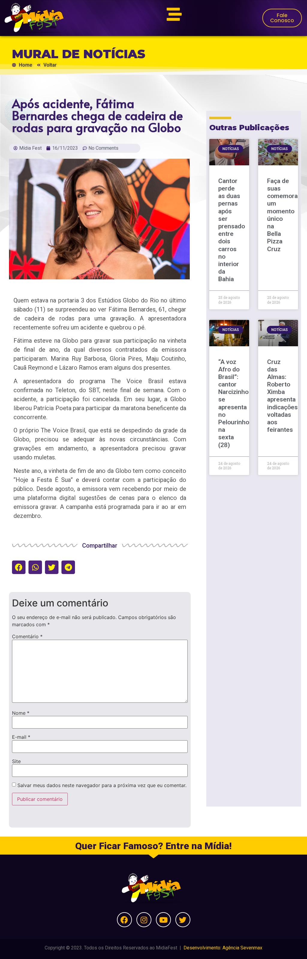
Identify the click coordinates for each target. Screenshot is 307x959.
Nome (20, 713)
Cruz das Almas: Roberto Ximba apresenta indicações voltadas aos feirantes (282, 396)
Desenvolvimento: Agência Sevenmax (222, 948)
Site (16, 761)
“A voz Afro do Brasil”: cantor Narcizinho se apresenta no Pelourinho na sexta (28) (233, 403)
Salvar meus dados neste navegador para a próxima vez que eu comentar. (101, 785)
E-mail (21, 737)
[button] (18, 567)
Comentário (27, 636)
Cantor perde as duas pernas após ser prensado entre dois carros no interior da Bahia (231, 230)
